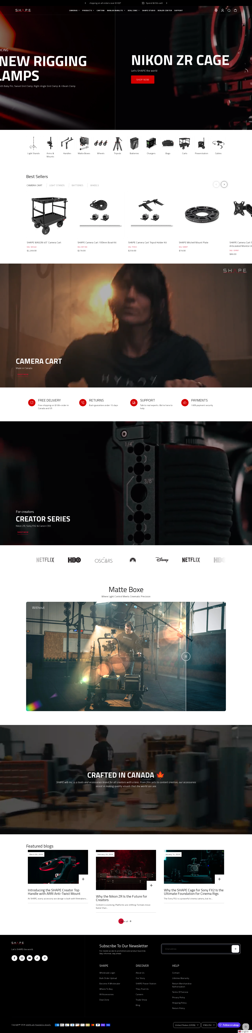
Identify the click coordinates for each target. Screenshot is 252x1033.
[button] (245, 1031)
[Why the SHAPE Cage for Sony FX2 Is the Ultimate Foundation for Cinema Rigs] (194, 867)
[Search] (229, 10)
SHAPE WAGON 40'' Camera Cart (44, 242)
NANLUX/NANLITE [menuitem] (115, 10)
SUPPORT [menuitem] (178, 10)
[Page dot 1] (245, 63)
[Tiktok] (37, 958)
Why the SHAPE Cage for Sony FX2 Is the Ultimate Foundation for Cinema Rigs (194, 891)
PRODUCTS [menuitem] (87, 10)
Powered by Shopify (43, 1025)
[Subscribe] (235, 949)
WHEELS (94, 185)
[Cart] (235, 10)
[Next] (166, 3)
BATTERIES (77, 185)
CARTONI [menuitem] (101, 10)
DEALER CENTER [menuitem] (165, 10)
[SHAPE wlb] (32, 10)
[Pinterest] (45, 958)
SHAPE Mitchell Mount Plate (193, 242)
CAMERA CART (34, 185)
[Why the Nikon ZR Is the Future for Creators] (126, 870)
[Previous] (85, 3)
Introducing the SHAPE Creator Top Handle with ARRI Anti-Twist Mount (54, 891)
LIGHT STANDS (57, 185)
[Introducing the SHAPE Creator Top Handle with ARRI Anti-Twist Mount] (58, 867)
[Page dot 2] (245, 71)
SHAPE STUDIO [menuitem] (148, 10)
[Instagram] (22, 958)
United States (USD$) (185, 1025)
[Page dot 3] (245, 79)
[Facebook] (14, 958)
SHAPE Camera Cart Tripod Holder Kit (147, 242)
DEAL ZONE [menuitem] (133, 10)
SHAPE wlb (30, 1025)
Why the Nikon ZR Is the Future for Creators (121, 898)
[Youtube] (30, 958)
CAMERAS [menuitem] (73, 10)
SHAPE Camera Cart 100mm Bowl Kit (97, 242)
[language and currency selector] (216, 10)
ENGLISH (207, 1025)
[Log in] (222, 10)
